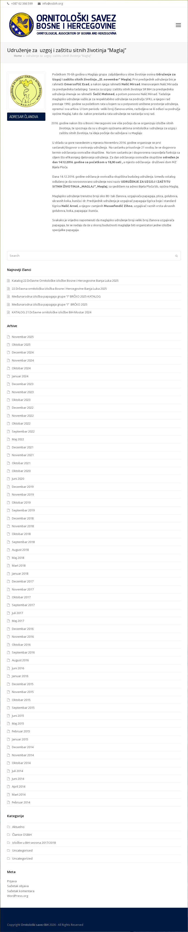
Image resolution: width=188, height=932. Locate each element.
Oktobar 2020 (21, 471)
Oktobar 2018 (21, 534)
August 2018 (20, 550)
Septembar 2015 (23, 708)
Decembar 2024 (22, 352)
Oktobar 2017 (21, 597)
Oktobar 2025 (21, 344)
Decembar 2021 (22, 447)
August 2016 (20, 660)
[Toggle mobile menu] (178, 24)
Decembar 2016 (22, 629)
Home (18, 56)
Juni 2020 (18, 479)
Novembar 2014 (23, 755)
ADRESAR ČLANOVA (23, 116)
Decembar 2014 (22, 747)
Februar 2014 (21, 802)
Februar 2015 (21, 731)
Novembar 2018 (23, 526)
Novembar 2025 (23, 337)
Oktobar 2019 (21, 502)
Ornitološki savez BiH (35, 925)
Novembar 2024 (23, 360)
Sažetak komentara (20, 891)
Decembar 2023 (22, 384)
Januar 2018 (20, 573)
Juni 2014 (18, 779)
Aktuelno (18, 827)
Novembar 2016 (23, 636)
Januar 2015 (20, 739)
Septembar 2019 (23, 510)
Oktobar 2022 (21, 423)
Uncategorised (22, 850)
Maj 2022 (18, 439)
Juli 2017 (17, 613)
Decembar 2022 (22, 407)
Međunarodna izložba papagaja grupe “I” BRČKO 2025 (49, 304)
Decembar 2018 (22, 518)
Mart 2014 (18, 794)
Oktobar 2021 (21, 463)
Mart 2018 (18, 565)
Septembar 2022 (23, 431)
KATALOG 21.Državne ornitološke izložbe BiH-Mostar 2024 (51, 312)
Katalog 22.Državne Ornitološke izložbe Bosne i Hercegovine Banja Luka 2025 (65, 280)
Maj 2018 (18, 558)
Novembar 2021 (23, 455)
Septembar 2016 (23, 652)
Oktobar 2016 (21, 644)
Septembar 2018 (23, 542)
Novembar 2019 (23, 494)
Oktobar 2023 (21, 400)
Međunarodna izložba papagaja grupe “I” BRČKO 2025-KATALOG (56, 296)
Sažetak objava (18, 886)
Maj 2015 (18, 723)
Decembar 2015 (22, 684)
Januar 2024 (20, 376)
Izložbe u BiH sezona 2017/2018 (34, 843)
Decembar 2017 (22, 581)
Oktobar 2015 (21, 700)
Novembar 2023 (23, 392)
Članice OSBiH (22, 835)
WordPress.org (17, 896)
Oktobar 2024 (21, 368)
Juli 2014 (17, 771)
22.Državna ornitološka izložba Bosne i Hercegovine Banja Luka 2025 (59, 289)
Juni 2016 (18, 668)
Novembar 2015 (23, 692)
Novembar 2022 (23, 416)
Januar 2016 (20, 676)
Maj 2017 (18, 621)
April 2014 (18, 786)
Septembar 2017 (23, 605)
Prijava (12, 881)
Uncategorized (22, 858)
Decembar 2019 (22, 487)
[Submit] (176, 256)
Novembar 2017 (23, 589)
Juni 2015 (18, 716)
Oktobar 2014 (21, 763)
